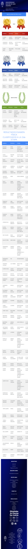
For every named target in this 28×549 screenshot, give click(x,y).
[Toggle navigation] (4, 11)
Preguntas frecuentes (14, 468)
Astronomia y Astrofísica (14, 501)
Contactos (14, 466)
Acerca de (14, 464)
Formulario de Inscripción (14, 473)
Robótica (14, 487)
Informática (14, 484)
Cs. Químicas (13, 482)
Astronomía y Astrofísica (14, 480)
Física (16, 482)
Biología (14, 481)
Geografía (14, 483)
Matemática (14, 486)
